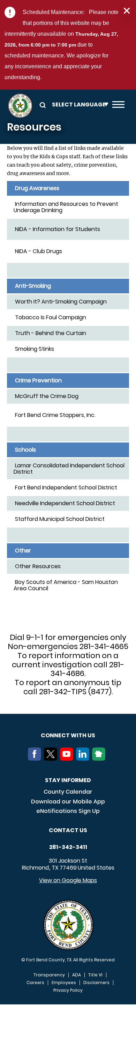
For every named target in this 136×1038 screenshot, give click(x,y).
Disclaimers (96, 982)
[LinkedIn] (84, 758)
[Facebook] (36, 758)
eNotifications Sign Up (68, 811)
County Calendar (68, 792)
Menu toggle (118, 105)
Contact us (68, 830)
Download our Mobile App (68, 801)
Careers (35, 982)
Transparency (49, 975)
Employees (64, 982)
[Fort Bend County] (20, 105)
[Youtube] (68, 758)
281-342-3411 (68, 847)
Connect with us (68, 735)
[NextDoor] (100, 758)
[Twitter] (52, 758)
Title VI (95, 975)
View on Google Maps (68, 880)
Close (126, 11)
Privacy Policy (68, 990)
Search (41, 104)
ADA (76, 975)
